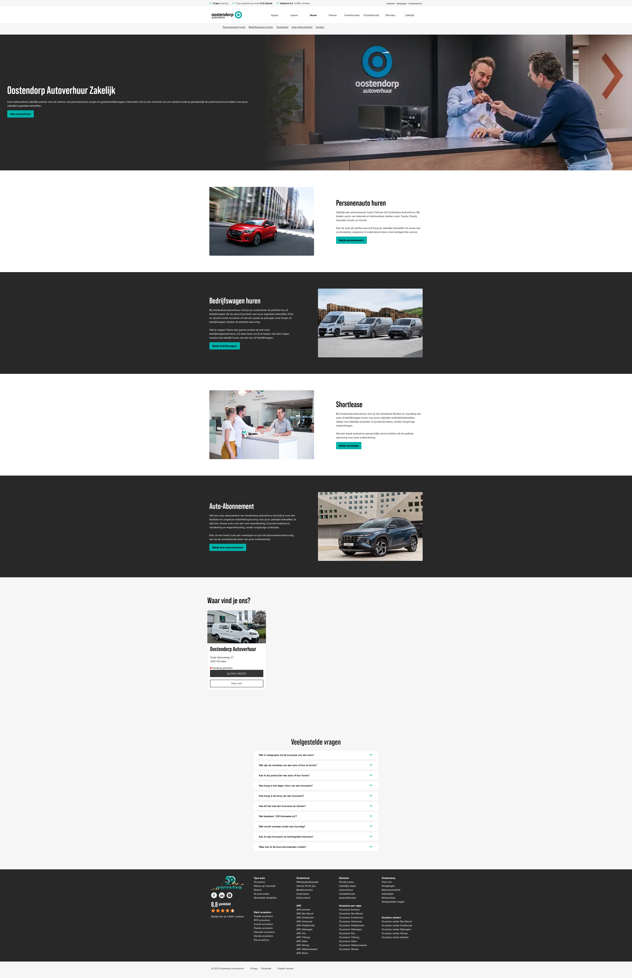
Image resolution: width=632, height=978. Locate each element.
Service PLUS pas (306, 885)
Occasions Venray (348, 949)
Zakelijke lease (347, 885)
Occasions (259, 882)
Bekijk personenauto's (351, 240)
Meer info (236, 683)
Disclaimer (266, 968)
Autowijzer (388, 893)
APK (298, 905)
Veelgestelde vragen (393, 901)
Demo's (258, 889)
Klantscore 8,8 (286, 3)
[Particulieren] (233, 14)
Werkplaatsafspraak (307, 882)
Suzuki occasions (263, 924)
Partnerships (388, 897)
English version (286, 968)
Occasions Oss (347, 933)
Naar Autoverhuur (20, 114)
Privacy (254, 968)
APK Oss (301, 933)
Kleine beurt (303, 897)
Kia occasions (261, 939)
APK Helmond (304, 921)
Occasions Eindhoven (351, 917)
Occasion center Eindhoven (397, 925)
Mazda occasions (263, 928)
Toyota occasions (263, 916)
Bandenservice (304, 889)
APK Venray (302, 945)
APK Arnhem (303, 909)
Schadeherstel (347, 893)
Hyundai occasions (264, 932)
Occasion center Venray (395, 933)
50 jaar (216, 3)
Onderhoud (302, 878)
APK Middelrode (305, 925)
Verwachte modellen (265, 897)
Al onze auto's (261, 893)
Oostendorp (388, 878)
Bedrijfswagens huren (261, 27)
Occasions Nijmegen (350, 929)
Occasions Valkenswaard (353, 945)
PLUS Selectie (266, 3)
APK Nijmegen (304, 929)
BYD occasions (262, 920)
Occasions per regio (350, 905)
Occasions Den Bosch (351, 913)
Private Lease (346, 882)
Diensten (344, 878)
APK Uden (302, 941)
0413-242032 (238, 673)
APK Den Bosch (305, 913)
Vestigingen (388, 885)
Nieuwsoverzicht (391, 889)
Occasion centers (391, 917)
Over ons (387, 882)
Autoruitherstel (347, 897)
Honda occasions (263, 936)
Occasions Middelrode (351, 925)
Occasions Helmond (350, 921)
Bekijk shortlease (348, 445)
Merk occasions (262, 912)
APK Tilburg (303, 937)
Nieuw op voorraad (264, 885)
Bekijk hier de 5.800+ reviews (227, 916)
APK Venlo (302, 953)
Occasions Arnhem (349, 909)
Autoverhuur (346, 889)
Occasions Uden (348, 941)
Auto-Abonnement (302, 27)
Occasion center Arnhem (395, 937)
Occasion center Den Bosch (397, 921)
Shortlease (282, 27)
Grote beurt (302, 893)
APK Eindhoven (305, 917)
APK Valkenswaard (306, 949)
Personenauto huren (234, 27)
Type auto (259, 878)
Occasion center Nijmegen (396, 929)
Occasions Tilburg (349, 937)
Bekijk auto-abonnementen (227, 547)
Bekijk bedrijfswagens (224, 346)
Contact (320, 27)
